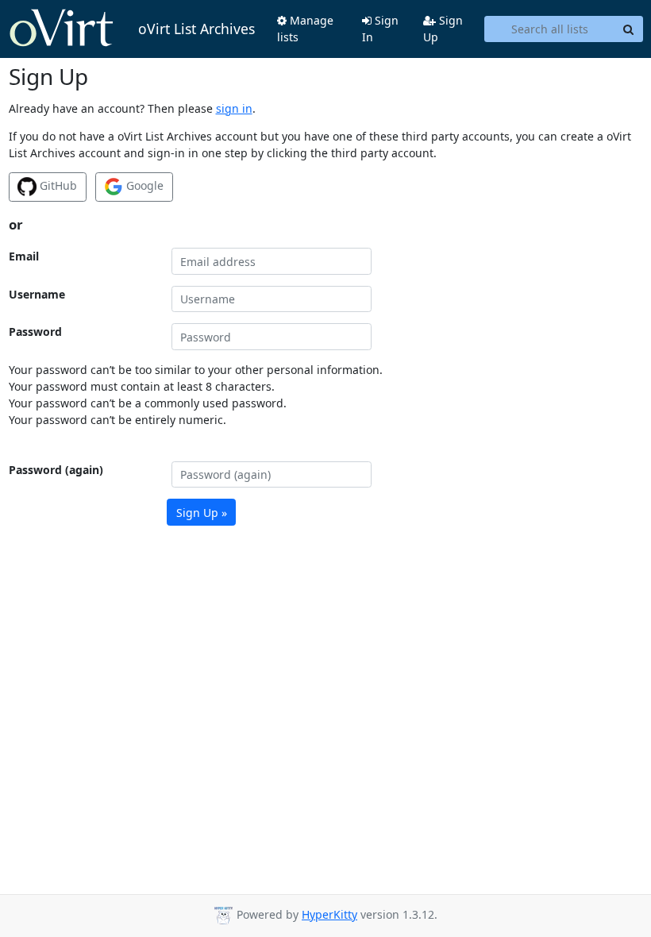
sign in (234, 108)
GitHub (57, 185)
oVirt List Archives (196, 28)
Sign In (380, 28)
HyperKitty (329, 914)
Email (24, 256)
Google (143, 185)
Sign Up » (201, 512)
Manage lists (305, 28)
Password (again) (56, 469)
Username (37, 294)
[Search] (628, 29)
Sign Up (443, 28)
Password (35, 331)
